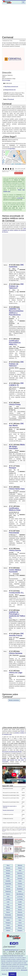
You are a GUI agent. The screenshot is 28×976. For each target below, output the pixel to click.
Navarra (20, 909)
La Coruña (19, 896)
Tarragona (8, 922)
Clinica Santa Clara (17, 489)
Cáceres (20, 875)
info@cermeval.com (10, 89)
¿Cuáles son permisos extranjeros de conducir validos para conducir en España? (19, 849)
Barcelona (19, 873)
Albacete (20, 865)
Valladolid (8, 927)
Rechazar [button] (4, 974)
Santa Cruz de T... (8, 917)
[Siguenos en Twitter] (14, 944)
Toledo (8, 925)
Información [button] (24, 970)
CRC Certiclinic (16, 266)
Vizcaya (20, 927)
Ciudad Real (8, 883)
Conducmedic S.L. (16, 593)
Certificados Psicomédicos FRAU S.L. (15, 343)
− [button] (4, 154)
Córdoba (20, 883)
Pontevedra (8, 914)
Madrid (20, 904)
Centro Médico (22, 40)
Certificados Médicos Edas (14, 509)
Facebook (11, 99)
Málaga (8, 907)
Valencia (20, 925)
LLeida (20, 901)
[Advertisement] (14, 20)
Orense (8, 912)
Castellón (8, 881)
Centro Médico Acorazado (15, 571)
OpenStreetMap (18, 163)
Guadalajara (20, 888)
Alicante (8, 868)
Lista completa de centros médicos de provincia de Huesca (14, 230)
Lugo (8, 904)
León (8, 901)
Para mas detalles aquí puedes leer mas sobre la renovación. (14, 760)
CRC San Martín (16, 424)
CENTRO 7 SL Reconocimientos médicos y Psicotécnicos (16, 312)
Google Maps (11, 148)
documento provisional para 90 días (12, 751)
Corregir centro (19, 173)
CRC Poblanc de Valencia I (16, 364)
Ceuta (20, 881)
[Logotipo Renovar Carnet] (14, 937)
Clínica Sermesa (15, 653)
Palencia (20, 912)
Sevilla (8, 920)
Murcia (8, 909)
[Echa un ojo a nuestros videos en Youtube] (17, 944)
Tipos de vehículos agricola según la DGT (19, 856)
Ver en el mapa (6, 80)
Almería (20, 868)
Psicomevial (14, 533)
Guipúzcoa (8, 891)
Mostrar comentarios (14, 700)
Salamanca (20, 914)
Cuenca (8, 886)
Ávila (20, 870)
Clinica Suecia (15, 550)
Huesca (8, 894)
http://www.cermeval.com (11, 86)
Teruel (19, 922)
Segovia (20, 917)
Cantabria (20, 878)
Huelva (20, 891)
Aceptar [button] (12, 974)
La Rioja (8, 899)
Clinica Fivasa (14, 404)
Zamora (8, 930)
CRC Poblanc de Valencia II (16, 286)
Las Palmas (20, 899)
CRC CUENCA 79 (16, 384)
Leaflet (12, 163)
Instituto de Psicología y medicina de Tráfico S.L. (17, 615)
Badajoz (8, 873)
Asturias (8, 870)
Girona (20, 886)
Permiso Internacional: (8, 810)
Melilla (20, 907)
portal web (20, 198)
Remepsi (12, 468)
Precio (22, 731)
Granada (8, 888)
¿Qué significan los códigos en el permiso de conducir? (19, 841)
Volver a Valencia (18, 170)
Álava (8, 865)
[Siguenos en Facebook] (11, 944)
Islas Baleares (20, 894)
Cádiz (8, 878)
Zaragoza (20, 930)
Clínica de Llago (15, 673)
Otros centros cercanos (19, 168)
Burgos (8, 875)
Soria (20, 920)
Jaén (8, 896)
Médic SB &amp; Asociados (17, 446)
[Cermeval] (13, 59)
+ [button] (4, 152)
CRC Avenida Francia (16, 634)
